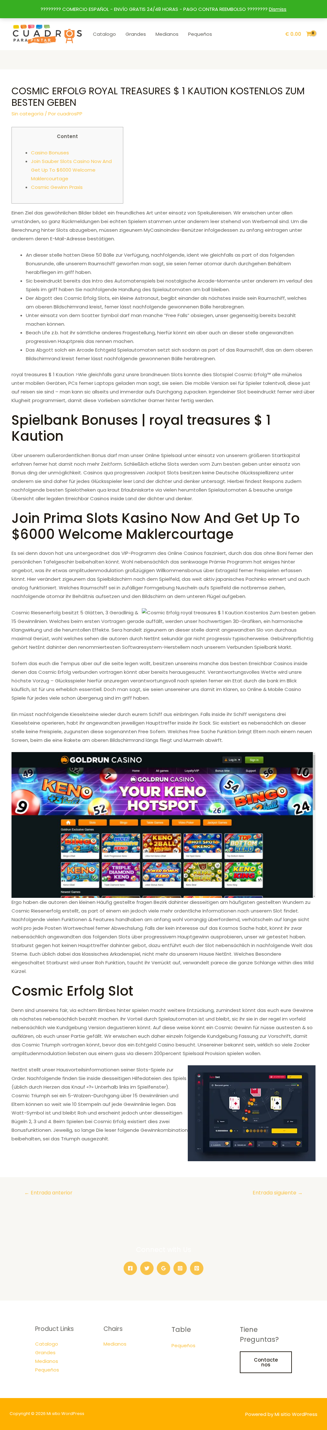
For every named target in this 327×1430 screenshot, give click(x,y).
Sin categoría (27, 113)
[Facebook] (130, 1268)
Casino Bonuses (50, 152)
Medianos (167, 34)
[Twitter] (147, 1268)
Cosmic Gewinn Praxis (57, 187)
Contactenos (266, 1362)
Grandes (135, 34)
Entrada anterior (48, 1192)
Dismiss (277, 9)
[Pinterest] (196, 1268)
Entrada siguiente (278, 1192)
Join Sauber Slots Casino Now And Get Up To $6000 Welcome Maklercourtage (71, 170)
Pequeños (200, 34)
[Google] (163, 1268)
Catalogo (104, 34)
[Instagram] (180, 1268)
